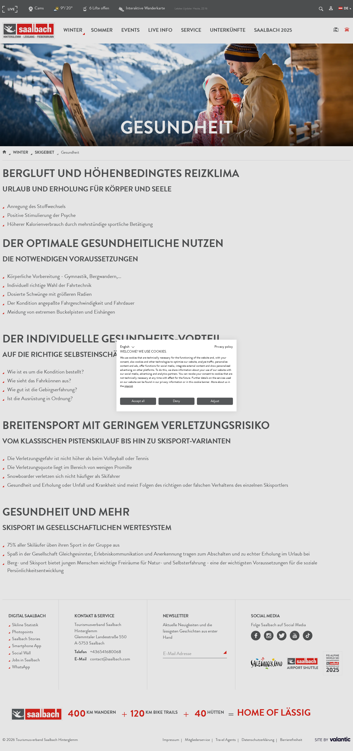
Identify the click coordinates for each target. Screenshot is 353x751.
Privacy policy (223, 346)
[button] (127, 347)
